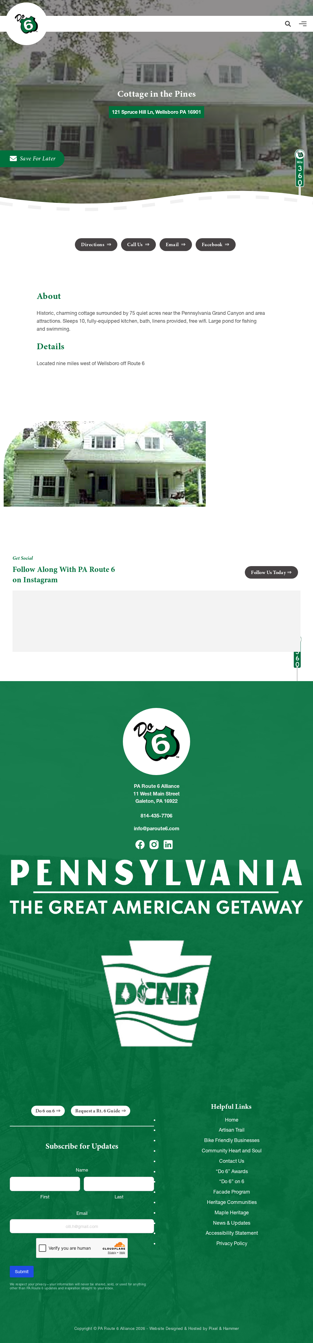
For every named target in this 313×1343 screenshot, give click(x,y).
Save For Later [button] (38, 159)
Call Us (135, 244)
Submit (21, 1271)
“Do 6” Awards (232, 1171)
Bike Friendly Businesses (232, 1140)
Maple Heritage (232, 1212)
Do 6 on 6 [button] (45, 1111)
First (45, 1197)
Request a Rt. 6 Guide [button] (97, 1111)
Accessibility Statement (232, 1233)
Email (173, 244)
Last (119, 1197)
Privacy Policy (231, 1243)
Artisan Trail (232, 1130)
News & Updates (231, 1223)
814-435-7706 (156, 816)
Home (231, 1120)
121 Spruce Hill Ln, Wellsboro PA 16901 (156, 112)
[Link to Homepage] (26, 24)
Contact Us (231, 1161)
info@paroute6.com (156, 828)
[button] (288, 23)
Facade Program (231, 1192)
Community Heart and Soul (232, 1150)
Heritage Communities (232, 1202)
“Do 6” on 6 (231, 1181)
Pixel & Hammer (224, 1329)
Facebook (212, 244)
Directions (93, 244)
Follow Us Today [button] (268, 572)
